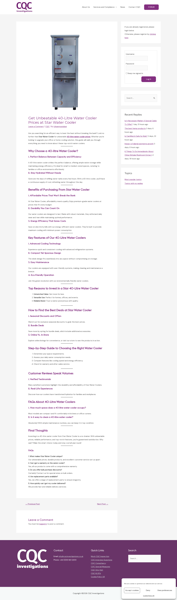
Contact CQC (134, 7)
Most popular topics (133, 179)
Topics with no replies (134, 183)
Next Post (102, 504)
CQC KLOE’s (96, 573)
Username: (130, 54)
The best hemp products (135, 128)
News (122, 7)
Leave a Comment (36, 126)
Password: (130, 64)
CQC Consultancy (98, 563)
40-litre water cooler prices (78, 136)
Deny (148, 590)
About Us (86, 7)
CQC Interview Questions (101, 560)
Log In (148, 79)
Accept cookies (132, 590)
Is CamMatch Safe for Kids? (136, 136)
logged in (43, 524)
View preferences (164, 590)
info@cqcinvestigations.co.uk (71, 556)
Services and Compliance (104, 7)
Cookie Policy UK (148, 596)
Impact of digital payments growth (139, 144)
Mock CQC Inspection (100, 556)
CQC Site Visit (97, 570)
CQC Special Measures (100, 566)
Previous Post (32, 504)
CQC (47, 126)
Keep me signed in (135, 73)
